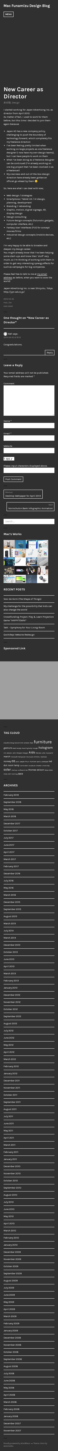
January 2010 (11, 1244)
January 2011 (10, 1159)
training (15, 774)
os (13, 761)
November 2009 (12, 1259)
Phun (27, 762)
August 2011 (10, 1109)
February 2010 (11, 1237)
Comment (9, 383)
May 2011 (8, 1130)
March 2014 (10, 937)
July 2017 (9, 837)
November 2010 (12, 1173)
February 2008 (11, 1409)
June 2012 (9, 1037)
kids (32, 752)
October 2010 (11, 1180)
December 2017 (12, 823)
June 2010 (9, 1209)
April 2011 (9, 1137)
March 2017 (10, 859)
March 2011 (9, 1144)
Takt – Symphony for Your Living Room (24, 627)
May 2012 (9, 1044)
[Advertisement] (29, 50)
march (7, 756)
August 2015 (10, 916)
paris (17, 762)
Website (8, 446)
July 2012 (9, 1030)
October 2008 (11, 1352)
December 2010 (12, 1166)
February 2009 (11, 1323)
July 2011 (8, 1116)
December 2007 (12, 1423)
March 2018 (10, 816)
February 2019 (11, 794)
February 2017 (11, 866)
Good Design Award (19, 748)
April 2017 (9, 852)
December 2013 (12, 944)
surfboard (21, 770)
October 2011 (10, 1094)
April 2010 (9, 1223)
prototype (44, 762)
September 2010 (12, 1187)
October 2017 (11, 830)
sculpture (31, 766)
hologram (46, 747)
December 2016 (12, 873)
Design (15, 102)
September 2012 (12, 1016)
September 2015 (12, 909)
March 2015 (10, 923)
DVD (21, 743)
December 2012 (12, 994)
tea (26, 770)
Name (8, 421)
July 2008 (9, 1373)
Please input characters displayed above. (25, 465)
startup (14, 770)
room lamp (13, 765)
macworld (49, 753)
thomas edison (36, 770)
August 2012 (10, 1023)
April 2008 (9, 1394)
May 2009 (9, 1302)
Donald (17, 743)
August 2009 (11, 1280)
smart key (46, 766)
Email (7, 433)
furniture (43, 741)
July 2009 (9, 1287)
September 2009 (13, 1273)
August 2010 (10, 1194)
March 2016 (10, 894)
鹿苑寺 (20, 774)
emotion (27, 743)
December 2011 (12, 1080)
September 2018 (12, 802)
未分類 (7, 102)
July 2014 (9, 930)
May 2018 (9, 809)
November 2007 (12, 1430)
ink (5, 753)
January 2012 (10, 1073)
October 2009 (11, 1266)
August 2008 (11, 1366)
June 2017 (9, 844)
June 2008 (9, 1380)
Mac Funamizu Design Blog (27, 6)
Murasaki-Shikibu (33, 757)
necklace (43, 757)
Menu (8, 14)
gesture (8, 748)
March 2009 (10, 1316)
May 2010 (9, 1216)
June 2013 (9, 959)
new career (8, 306)
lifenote (38, 753)
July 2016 (9, 880)
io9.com (9, 753)
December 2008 (12, 1337)
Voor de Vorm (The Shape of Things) (22, 599)
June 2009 (9, 1294)
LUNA (43, 753)
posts (39, 762)
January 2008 (11, 1416)
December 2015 (12, 902)
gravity (29, 748)
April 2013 (9, 966)
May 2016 (9, 887)
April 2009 (9, 1309)
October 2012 (11, 1009)
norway (7, 761)
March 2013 (10, 973)
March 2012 (10, 1059)
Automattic (8, 1446)
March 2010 (10, 1230)
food (31, 743)
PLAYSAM (33, 762)
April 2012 (9, 1052)
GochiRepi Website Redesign (19, 634)
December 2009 (12, 1252)
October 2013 (11, 952)
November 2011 (12, 1087)
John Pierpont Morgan (20, 753)
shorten (39, 766)
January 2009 (11, 1330)
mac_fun (8, 302)
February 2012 (11, 1066)
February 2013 (11, 980)
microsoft (14, 757)
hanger (35, 748)
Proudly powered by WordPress (17, 1443)
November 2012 (12, 1002)
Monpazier (22, 757)
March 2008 (10, 1402)
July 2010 (9, 1202)
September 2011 (12, 1102)
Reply (50, 352)
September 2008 (13, 1359)
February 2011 (11, 1152)
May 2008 (9, 1387)
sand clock (24, 766)
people (22, 762)
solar (7, 769)
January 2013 (10, 987)
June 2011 (9, 1123)
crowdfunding (9, 743)
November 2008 (12, 1344)
